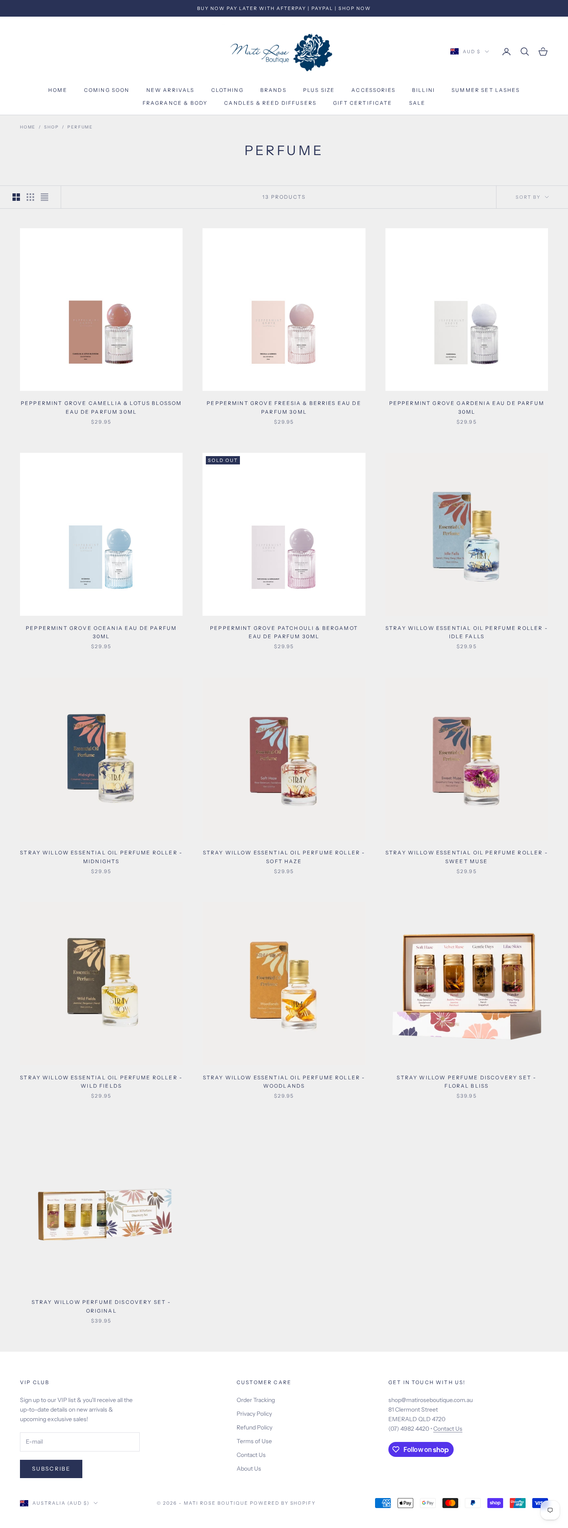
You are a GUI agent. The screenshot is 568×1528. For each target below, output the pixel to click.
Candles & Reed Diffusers (270, 103)
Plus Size (319, 90)
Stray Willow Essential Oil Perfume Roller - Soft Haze (284, 856)
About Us (249, 1468)
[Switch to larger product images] (16, 197)
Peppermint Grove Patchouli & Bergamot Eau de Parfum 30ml (284, 632)
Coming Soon (107, 90)
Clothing (227, 90)
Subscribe (51, 1468)
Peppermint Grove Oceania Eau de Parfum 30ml (101, 632)
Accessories (373, 90)
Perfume (80, 127)
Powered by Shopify (283, 1503)
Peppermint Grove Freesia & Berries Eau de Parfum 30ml (284, 407)
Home (57, 90)
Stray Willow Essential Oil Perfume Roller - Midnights (101, 856)
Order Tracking (256, 1400)
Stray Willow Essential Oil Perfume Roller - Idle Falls (466, 632)
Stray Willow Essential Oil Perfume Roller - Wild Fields (101, 1081)
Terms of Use (254, 1441)
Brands (273, 90)
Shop (51, 127)
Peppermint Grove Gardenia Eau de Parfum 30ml (466, 407)
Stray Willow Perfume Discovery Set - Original (101, 1306)
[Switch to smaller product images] (30, 197)
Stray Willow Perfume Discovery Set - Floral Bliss (466, 1081)
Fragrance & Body (175, 103)
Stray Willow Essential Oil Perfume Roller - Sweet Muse (466, 856)
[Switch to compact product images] (44, 197)
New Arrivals (170, 90)
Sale (417, 103)
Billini (423, 90)
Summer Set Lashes (486, 90)
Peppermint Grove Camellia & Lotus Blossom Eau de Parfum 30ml (101, 407)
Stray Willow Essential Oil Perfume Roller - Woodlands (284, 1081)
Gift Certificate (363, 103)
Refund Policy (254, 1427)
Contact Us (251, 1455)
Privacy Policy (254, 1413)
